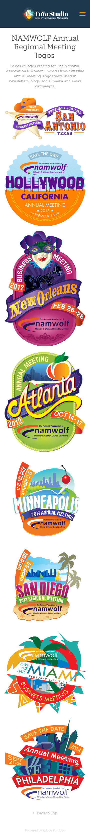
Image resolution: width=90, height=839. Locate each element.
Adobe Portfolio (54, 830)
